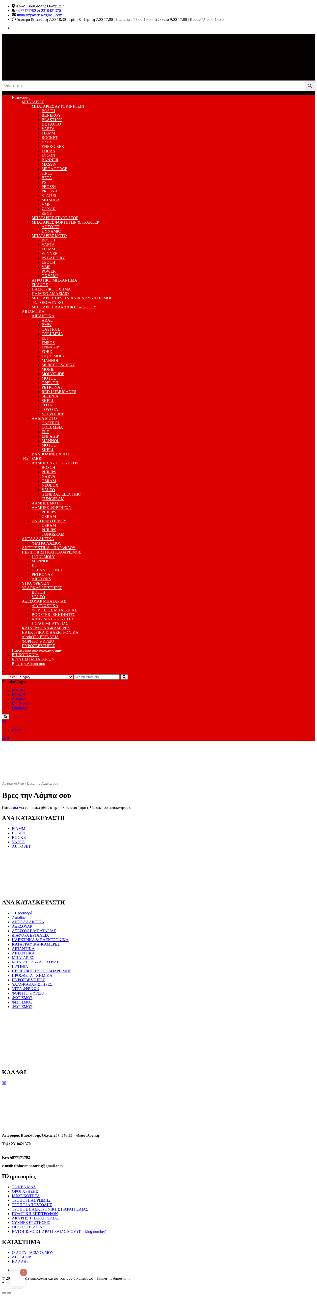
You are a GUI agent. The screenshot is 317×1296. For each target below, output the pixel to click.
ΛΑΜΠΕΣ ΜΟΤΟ (47, 503)
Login (16, 730)
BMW (47, 325)
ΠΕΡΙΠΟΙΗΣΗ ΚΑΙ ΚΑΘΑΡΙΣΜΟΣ (51, 552)
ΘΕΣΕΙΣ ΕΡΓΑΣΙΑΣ (28, 1227)
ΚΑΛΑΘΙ (20, 1261)
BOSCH (48, 111)
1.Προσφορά (22, 913)
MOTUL (49, 378)
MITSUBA (51, 200)
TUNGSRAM (53, 499)
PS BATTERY (53, 258)
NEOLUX (50, 485)
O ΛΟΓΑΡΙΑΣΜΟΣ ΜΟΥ (33, 1252)
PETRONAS (52, 387)
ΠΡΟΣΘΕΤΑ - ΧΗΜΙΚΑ (32, 975)
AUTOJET (50, 227)
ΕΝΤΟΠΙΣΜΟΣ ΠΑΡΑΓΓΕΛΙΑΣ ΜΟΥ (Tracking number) (59, 1231)
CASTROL (51, 329)
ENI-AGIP (50, 347)
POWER (49, 271)
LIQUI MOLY (53, 356)
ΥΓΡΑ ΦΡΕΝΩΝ (35, 583)
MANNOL (50, 360)
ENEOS (48, 343)
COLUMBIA (52, 334)
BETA (47, 178)
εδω (15, 807)
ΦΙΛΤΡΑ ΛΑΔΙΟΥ (47, 543)
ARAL (47, 320)
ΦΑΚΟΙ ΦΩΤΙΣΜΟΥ (49, 521)
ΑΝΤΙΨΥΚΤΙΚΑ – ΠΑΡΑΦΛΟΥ (49, 548)
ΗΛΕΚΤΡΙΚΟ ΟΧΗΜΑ (51, 289)
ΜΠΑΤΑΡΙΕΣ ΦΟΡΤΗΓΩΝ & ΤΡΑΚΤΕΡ (65, 222)
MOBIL (48, 369)
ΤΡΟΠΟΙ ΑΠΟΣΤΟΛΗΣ (32, 1205)
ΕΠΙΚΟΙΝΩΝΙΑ (25, 655)
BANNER (50, 160)
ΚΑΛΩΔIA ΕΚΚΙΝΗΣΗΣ (53, 619)
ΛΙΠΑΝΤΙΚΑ (33, 311)
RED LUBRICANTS (59, 392)
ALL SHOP (21, 1257)
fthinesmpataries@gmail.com (39, 15)
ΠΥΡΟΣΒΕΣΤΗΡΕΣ (38, 646)
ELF (45, 338)
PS (44, 182)
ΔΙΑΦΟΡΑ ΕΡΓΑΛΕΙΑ (40, 637)
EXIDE (48, 142)
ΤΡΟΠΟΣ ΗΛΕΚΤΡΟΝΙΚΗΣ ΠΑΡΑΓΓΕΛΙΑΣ (50, 1209)
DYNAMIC (51, 231)
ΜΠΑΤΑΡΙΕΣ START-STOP (55, 218)
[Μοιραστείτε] (9, 1288)
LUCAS (48, 151)
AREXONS (41, 579)
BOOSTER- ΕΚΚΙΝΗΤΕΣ (53, 614)
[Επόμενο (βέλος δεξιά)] (9, 1293)
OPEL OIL (50, 383)
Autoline (19, 699)
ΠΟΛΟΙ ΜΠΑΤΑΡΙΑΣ (50, 623)
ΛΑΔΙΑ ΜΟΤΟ (44, 418)
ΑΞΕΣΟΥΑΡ (22, 926)
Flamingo (19, 708)
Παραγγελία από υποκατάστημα (37, 650)
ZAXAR (49, 209)
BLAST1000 (52, 120)
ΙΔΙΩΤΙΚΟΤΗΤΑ (26, 1196)
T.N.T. (47, 173)
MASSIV (49, 164)
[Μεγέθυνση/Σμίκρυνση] (19, 1288)
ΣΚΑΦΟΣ (40, 285)
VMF (46, 204)
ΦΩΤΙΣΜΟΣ (32, 458)
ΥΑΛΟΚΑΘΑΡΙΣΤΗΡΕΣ (42, 588)
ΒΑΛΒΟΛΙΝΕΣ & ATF (51, 454)
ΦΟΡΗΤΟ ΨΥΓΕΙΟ (38, 641)
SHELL (48, 400)
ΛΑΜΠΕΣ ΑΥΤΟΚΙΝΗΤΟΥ (55, 463)
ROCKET (50, 137)
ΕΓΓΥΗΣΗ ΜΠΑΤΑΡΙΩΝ (33, 659)
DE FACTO (51, 124)
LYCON (48, 155)
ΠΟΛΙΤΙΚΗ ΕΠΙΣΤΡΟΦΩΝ (35, 1214)
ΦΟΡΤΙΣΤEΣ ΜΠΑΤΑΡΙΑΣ (54, 610)
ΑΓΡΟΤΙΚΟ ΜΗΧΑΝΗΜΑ (54, 280)
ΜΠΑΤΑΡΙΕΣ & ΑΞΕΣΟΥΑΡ (35, 962)
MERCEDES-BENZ (58, 365)
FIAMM (48, 133)
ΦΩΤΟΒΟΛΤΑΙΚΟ (47, 302)
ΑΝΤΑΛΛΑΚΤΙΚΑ (38, 539)
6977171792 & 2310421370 (38, 10)
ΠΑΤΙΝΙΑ (20, 966)
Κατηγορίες (21, 97)
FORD (47, 351)
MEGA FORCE (54, 169)
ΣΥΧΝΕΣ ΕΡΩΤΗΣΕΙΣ (31, 1222)
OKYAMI (50, 276)
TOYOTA (50, 409)
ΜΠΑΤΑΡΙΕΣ (33, 102)
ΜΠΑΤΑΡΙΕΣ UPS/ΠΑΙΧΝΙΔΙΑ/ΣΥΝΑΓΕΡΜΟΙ (71, 298)
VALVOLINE (53, 414)
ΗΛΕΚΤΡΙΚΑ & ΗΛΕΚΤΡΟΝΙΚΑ (50, 632)
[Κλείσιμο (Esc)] (4, 1288)
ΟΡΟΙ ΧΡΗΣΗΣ (25, 1191)
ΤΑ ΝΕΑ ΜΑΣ (24, 1187)
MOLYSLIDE (53, 374)
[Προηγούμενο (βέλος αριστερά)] (4, 1293)
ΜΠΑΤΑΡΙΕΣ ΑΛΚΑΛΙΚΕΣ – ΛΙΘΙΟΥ (64, 307)
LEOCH (48, 262)
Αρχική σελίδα (13, 783)
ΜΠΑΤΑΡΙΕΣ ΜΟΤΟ (49, 236)
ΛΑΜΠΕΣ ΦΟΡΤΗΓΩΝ (52, 507)
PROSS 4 (49, 191)
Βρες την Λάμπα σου (28, 663)
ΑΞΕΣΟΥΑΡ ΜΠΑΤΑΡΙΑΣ (44, 601)
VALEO (48, 490)
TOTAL (48, 405)
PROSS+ (49, 187)
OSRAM (49, 481)
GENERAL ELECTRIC (61, 494)
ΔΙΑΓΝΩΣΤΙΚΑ (45, 606)
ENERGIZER (53, 146)
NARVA (48, 476)
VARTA (48, 129)
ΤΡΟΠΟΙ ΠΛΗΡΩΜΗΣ (31, 1200)
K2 (34, 565)
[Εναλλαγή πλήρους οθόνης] (14, 1288)
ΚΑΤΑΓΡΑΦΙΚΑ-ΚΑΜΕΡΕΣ (46, 628)
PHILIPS (49, 472)
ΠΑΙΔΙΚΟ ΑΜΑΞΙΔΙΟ (50, 293)
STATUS (49, 195)
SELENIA (50, 396)
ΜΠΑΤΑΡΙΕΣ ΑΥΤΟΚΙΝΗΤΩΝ (58, 106)
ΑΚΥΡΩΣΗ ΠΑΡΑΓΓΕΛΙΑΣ (35, 1218)
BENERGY (51, 115)
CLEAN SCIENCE (47, 570)
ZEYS (47, 213)
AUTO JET (21, 846)
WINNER (50, 253)
